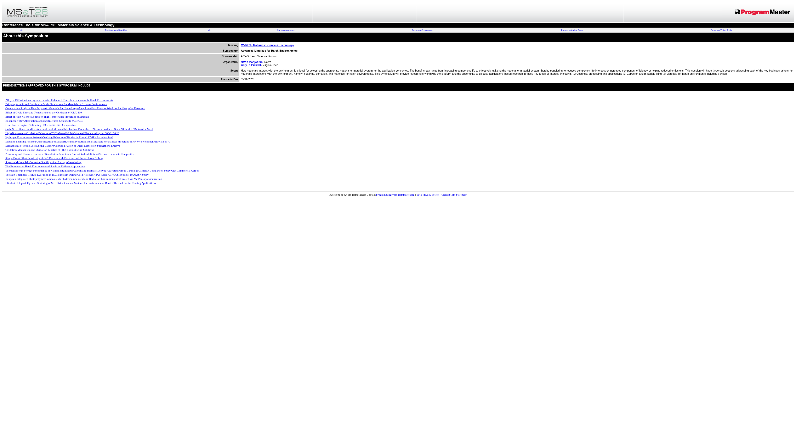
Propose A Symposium (422, 30)
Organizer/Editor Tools (721, 30)
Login (20, 30)
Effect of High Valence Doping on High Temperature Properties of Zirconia (47, 116)
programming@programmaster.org (395, 194)
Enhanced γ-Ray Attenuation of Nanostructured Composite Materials (44, 120)
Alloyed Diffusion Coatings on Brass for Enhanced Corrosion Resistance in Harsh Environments (59, 100)
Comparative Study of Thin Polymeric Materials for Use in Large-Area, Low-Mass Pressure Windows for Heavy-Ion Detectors (75, 108)
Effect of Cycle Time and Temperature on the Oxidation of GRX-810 (43, 112)
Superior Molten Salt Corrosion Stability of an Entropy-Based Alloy (43, 162)
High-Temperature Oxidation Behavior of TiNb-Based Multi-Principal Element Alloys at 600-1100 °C (62, 133)
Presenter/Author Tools (572, 30)
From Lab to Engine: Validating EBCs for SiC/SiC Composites (40, 125)
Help (209, 30)
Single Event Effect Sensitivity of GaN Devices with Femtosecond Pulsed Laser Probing (54, 158)
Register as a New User (116, 30)
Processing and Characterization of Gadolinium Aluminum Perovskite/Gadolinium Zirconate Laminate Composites (69, 154)
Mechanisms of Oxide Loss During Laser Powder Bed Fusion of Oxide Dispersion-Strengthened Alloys (62, 145)
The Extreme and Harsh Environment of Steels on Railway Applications (45, 166)
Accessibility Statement (454, 194)
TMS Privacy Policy (427, 194)
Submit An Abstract (286, 30)
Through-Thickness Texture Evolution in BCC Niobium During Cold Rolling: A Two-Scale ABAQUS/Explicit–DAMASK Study (77, 174)
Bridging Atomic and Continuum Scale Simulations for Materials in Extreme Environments (56, 104)
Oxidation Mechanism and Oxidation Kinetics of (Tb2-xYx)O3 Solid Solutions (49, 149)
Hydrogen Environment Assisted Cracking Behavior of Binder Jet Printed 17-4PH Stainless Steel (59, 137)
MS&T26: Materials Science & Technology (267, 45)
